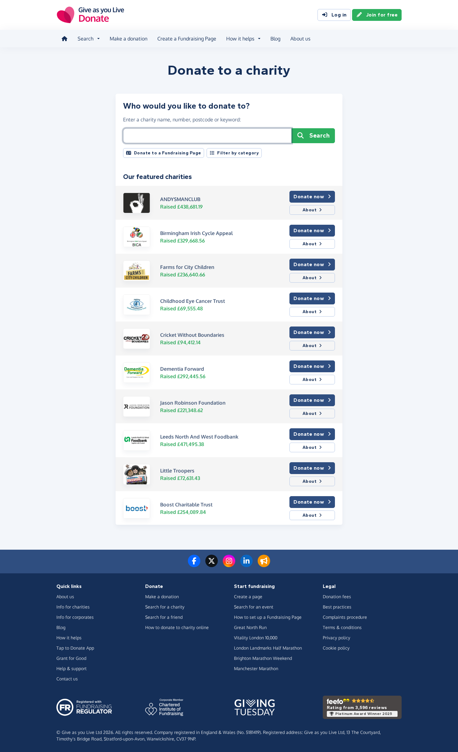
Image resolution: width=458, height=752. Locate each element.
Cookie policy (336, 648)
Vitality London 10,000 (255, 637)
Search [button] (85, 38)
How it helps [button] (240, 38)
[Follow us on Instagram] (229, 565)
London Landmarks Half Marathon (268, 648)
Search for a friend (164, 617)
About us (300, 38)
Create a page (248, 596)
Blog (275, 38)
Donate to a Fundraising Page (167, 153)
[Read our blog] (264, 565)
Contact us (67, 678)
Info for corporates (75, 617)
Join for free (382, 15)
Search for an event (253, 606)
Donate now (308, 197)
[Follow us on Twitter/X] (211, 565)
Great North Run (250, 627)
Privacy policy (336, 637)
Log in (339, 15)
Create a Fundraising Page (186, 38)
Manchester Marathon (256, 668)
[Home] (64, 38)
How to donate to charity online (177, 627)
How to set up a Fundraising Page (268, 617)
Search (319, 135)
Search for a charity (164, 606)
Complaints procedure (345, 617)
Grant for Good (71, 658)
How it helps (69, 637)
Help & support (71, 668)
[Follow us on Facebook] (194, 565)
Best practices (337, 606)
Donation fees (337, 596)
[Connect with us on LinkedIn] (246, 565)
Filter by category (238, 153)
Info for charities (73, 606)
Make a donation (128, 38)
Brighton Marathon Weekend (263, 658)
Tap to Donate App (75, 648)
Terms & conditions (342, 627)
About (310, 210)
